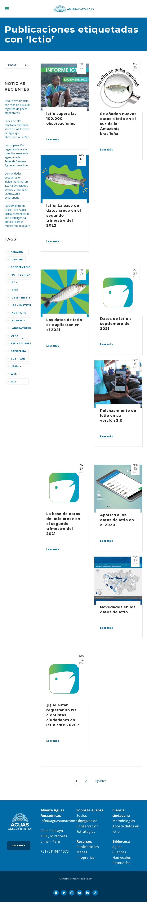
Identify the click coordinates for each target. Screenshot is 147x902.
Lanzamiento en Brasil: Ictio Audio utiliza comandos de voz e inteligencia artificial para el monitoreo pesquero (17, 216)
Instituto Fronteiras (19, 313)
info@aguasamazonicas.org (63, 820)
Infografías (85, 857)
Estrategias (85, 831)
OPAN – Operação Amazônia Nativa (18, 336)
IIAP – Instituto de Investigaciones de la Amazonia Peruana (23, 305)
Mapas (81, 852)
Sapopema (18, 351)
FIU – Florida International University (22, 275)
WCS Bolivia (16, 382)
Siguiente (101, 781)
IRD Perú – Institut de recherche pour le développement (22, 321)
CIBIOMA (17, 259)
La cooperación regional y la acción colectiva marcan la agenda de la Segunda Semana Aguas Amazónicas (17, 155)
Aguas (117, 846)
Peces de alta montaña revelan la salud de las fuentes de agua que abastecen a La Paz (17, 129)
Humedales (121, 857)
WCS (14, 374)
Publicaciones (87, 846)
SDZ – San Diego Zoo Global (18, 359)
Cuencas (119, 852)
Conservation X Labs (22, 267)
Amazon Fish (17, 252)
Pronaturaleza (23, 343)
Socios (81, 815)
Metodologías (123, 820)
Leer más (52, 139)
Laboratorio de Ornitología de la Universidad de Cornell (21, 328)
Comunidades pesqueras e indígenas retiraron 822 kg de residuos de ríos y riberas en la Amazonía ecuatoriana (16, 185)
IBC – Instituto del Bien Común (19, 283)
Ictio (15, 290)
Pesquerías (121, 862)
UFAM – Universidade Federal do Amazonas (21, 367)
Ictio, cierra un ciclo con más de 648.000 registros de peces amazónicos (17, 107)
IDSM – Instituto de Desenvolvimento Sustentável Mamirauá (24, 298)
